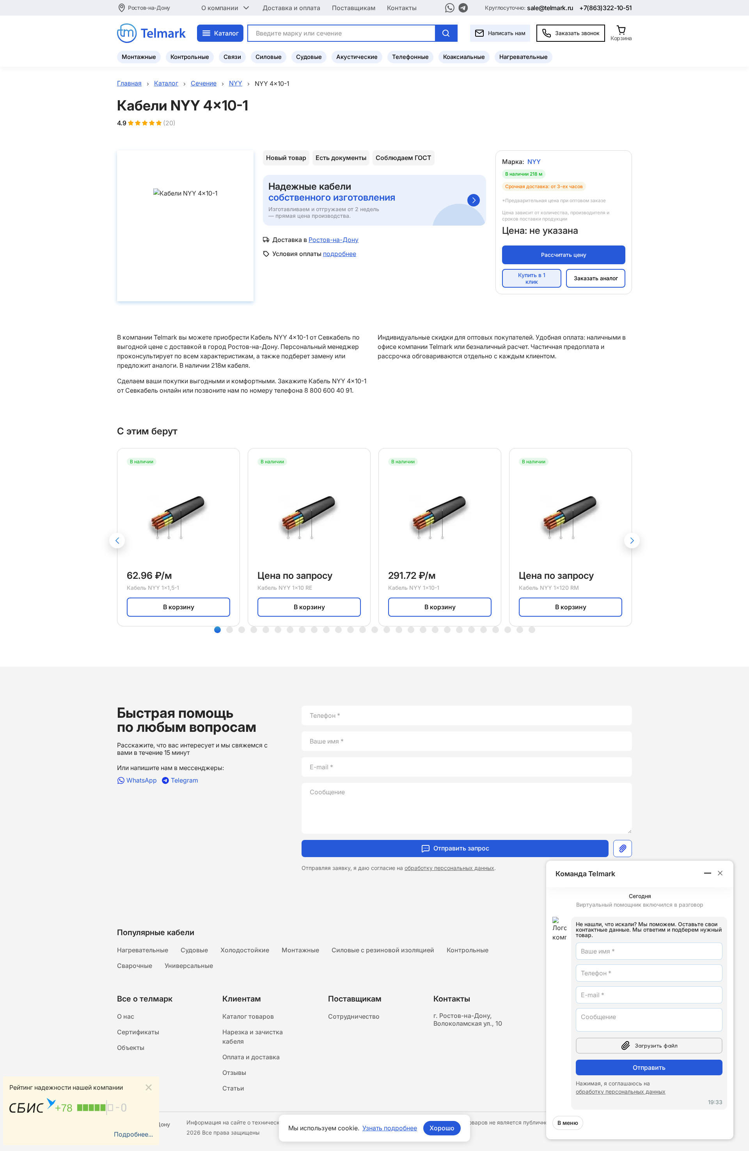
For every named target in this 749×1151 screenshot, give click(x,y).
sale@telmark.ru (550, 8)
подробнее (339, 254)
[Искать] (446, 33)
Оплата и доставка (251, 1057)
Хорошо (442, 1128)
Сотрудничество (354, 1016)
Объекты (130, 1047)
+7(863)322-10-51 (605, 8)
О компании (219, 8)
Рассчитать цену (563, 254)
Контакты (402, 8)
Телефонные (410, 56)
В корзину (178, 607)
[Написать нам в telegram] (463, 7)
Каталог (226, 33)
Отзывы (234, 1072)
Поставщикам (353, 8)
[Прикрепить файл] (622, 848)
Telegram (184, 780)
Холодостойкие (244, 950)
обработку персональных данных (449, 868)
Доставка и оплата (291, 8)
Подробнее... (133, 1134)
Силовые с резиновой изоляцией (383, 950)
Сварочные (134, 966)
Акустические (357, 56)
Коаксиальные (464, 56)
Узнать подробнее (389, 1128)
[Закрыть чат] (720, 873)
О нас (125, 1016)
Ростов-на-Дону (149, 7)
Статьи (233, 1088)
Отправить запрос (461, 848)
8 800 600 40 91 (328, 390)
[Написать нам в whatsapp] (449, 7)
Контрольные (189, 56)
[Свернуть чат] (708, 873)
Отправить (649, 1067)
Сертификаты (138, 1032)
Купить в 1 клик (531, 278)
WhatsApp (141, 780)
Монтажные (139, 56)
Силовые (269, 56)
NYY (534, 161)
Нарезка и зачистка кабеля (252, 1036)
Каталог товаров (248, 1016)
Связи (232, 56)
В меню (567, 1122)
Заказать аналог (596, 278)
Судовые (309, 56)
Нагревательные (523, 56)
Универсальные (189, 966)
